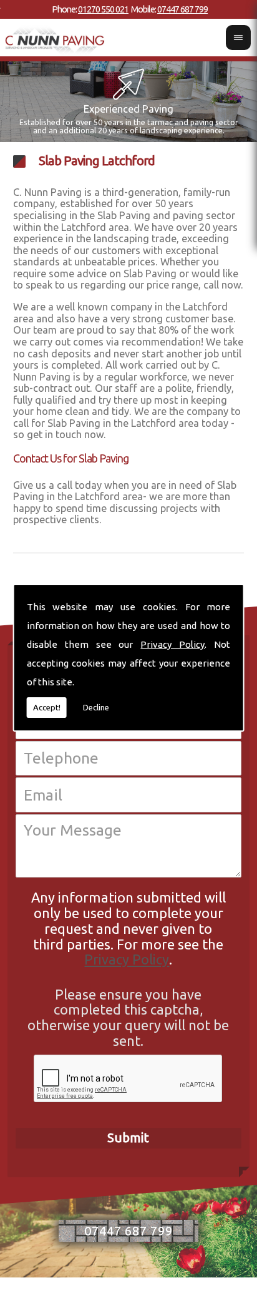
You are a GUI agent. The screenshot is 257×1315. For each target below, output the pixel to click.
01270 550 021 (103, 9)
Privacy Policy (172, 644)
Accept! (47, 707)
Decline (96, 707)
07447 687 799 (182, 9)
